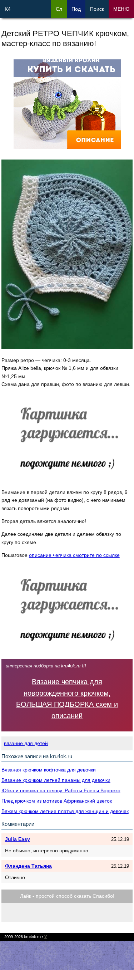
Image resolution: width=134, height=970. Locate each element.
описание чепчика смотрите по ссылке (74, 555)
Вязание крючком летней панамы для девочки (55, 780)
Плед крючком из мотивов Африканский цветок (56, 801)
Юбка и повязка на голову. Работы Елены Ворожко (60, 790)
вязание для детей (26, 743)
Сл (59, 9)
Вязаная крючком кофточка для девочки (48, 770)
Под (76, 9)
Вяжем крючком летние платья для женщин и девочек (65, 811)
